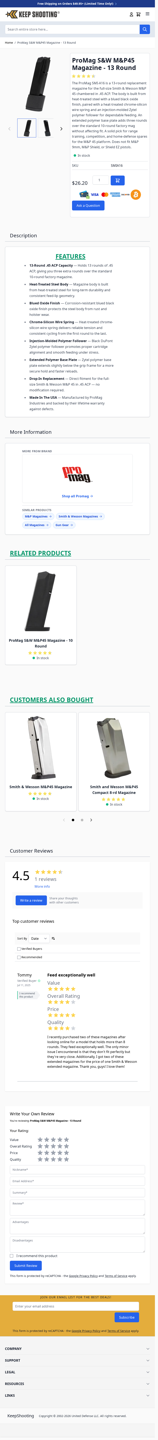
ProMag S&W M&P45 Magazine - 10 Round (41, 643)
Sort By (22, 938)
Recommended (31, 957)
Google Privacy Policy (83, 1276)
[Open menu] (147, 13)
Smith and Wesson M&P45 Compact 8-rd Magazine (114, 789)
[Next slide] (91, 819)
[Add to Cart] (118, 180)
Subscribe (127, 1317)
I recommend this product (36, 1256)
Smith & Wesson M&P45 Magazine (40, 786)
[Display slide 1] (73, 819)
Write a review (31, 900)
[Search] (145, 29)
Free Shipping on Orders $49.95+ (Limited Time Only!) (75, 4)
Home (9, 43)
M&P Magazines (36, 516)
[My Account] (131, 14)
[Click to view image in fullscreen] (35, 83)
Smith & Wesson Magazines (78, 516)
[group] (84, 76)
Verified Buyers (31, 949)
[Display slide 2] (82, 819)
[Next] (61, 129)
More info (42, 886)
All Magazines (34, 525)
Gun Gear (62, 525)
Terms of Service (116, 1276)
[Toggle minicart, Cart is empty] (138, 14)
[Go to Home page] (32, 14)
